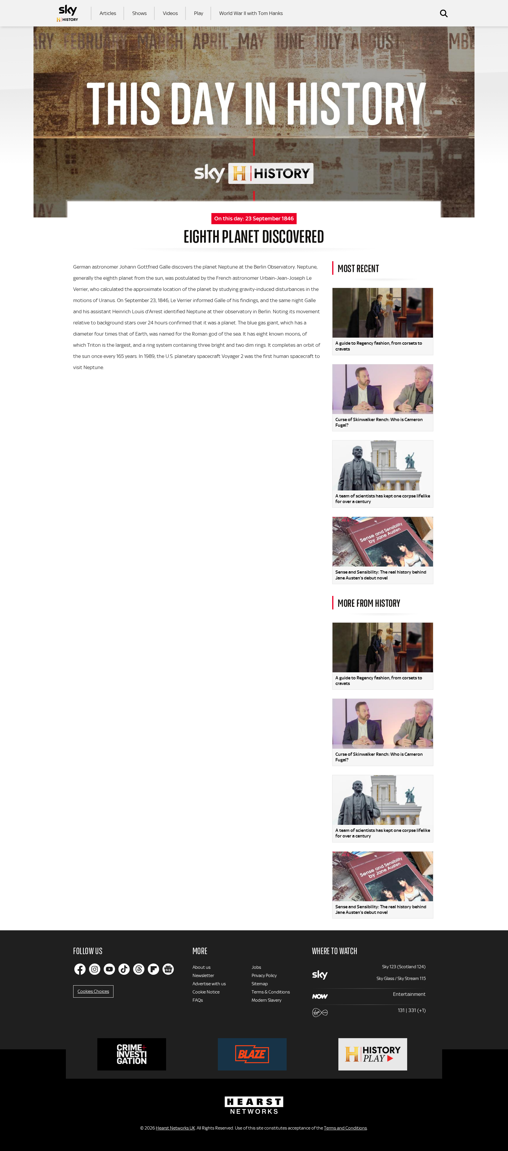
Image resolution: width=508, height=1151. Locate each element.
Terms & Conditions (271, 992)
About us (201, 967)
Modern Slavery (266, 1000)
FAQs (198, 1000)
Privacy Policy (264, 975)
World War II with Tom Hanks (251, 13)
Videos (170, 13)
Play (198, 13)
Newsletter (203, 975)
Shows (139, 13)
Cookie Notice (206, 992)
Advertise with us (209, 983)
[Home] (67, 13)
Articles (108, 13)
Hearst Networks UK (175, 1128)
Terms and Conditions (345, 1128)
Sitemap (260, 983)
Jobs (256, 967)
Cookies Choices (93, 991)
